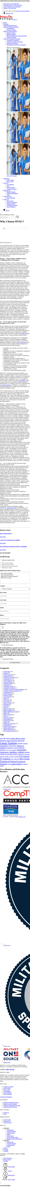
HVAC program (21, 342)
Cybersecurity (12, 746)
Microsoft (16, 759)
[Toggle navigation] (16, 19)
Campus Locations (11, 189)
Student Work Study (8, 729)
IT (20, 756)
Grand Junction (7, 697)
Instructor (5, 705)
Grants (5, 698)
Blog (8, 186)
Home (5, 22)
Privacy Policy (7, 1159)
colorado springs (22, 743)
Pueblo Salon (10, 1136)
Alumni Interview (8, 674)
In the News (6, 701)
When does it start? (7, 567)
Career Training (8, 743)
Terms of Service (7, 1158)
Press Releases (7, 719)
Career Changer (7, 680)
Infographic (6, 704)
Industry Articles (7, 702)
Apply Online (10, 180)
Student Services (7, 728)
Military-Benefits (7, 714)
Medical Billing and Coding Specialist (17, 36)
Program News (7, 720)
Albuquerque (6, 671)
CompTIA (4, 746)
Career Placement (8, 682)
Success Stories (11, 187)
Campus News (7, 679)
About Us (5, 183)
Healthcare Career (12, 748)
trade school (16, 764)
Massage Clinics (11, 204)
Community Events (8, 686)
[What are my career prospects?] (15, 576)
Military (5, 713)
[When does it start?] (15, 578)
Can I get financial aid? (8, 564)
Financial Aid (6, 190)
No (3, 628)
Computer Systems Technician (15, 41)
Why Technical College (9, 731)
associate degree (5, 738)
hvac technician (13, 750)
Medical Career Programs (10, 31)
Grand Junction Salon (12, 1137)
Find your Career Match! (22, 11)
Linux (12, 759)
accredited (22, 333)
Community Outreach (9, 688)
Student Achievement (9, 726)
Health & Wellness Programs (10, 27)
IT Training (5, 759)
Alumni (5, 673)
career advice (15, 738)
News (4, 716)
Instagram (6, 1140)
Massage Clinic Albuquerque (14, 1139)
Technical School (8, 761)
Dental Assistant (11, 33)
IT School (25, 756)
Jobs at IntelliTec (11, 207)
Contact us (6, 199)
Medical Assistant (11, 34)
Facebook (6, 1128)
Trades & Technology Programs (11, 39)
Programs (5, 24)
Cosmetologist (10, 28)
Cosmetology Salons (12, 205)
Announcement (7, 676)
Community (6, 685)
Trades (9, 764)
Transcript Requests (12, 202)
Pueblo (5, 722)
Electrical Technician (12, 43)
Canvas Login (7, 1119)
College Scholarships (12, 193)
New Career (25, 759)
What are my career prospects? (10, 566)
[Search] (17, 217)
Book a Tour (10, 181)
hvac (7, 750)
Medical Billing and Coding (10, 711)
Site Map (5, 1161)
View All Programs (12, 175)
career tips (20, 740)
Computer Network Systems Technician (13, 689)
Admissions (6, 178)
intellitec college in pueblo (11, 756)
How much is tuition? (7, 563)
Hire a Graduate (11, 198)
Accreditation (10, 184)
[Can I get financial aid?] (15, 575)
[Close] (0, 213)
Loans (5, 707)
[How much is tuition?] (15, 573)
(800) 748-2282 (10, 1069)
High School (6, 699)
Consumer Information (6, 1097)
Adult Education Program (10, 25)
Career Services (7, 196)
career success (11, 740)
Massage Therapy (11, 30)
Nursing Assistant (11, 37)
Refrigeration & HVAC (9, 723)
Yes (3, 626)
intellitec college (17, 752)
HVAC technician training (10, 507)
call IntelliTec (22, 380)
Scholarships (6, 725)
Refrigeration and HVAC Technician (16, 44)
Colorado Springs (6, 385)
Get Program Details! (15, 662)
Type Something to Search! (7, 214)
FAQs (8, 195)
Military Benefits (11, 192)
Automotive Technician (13, 40)
